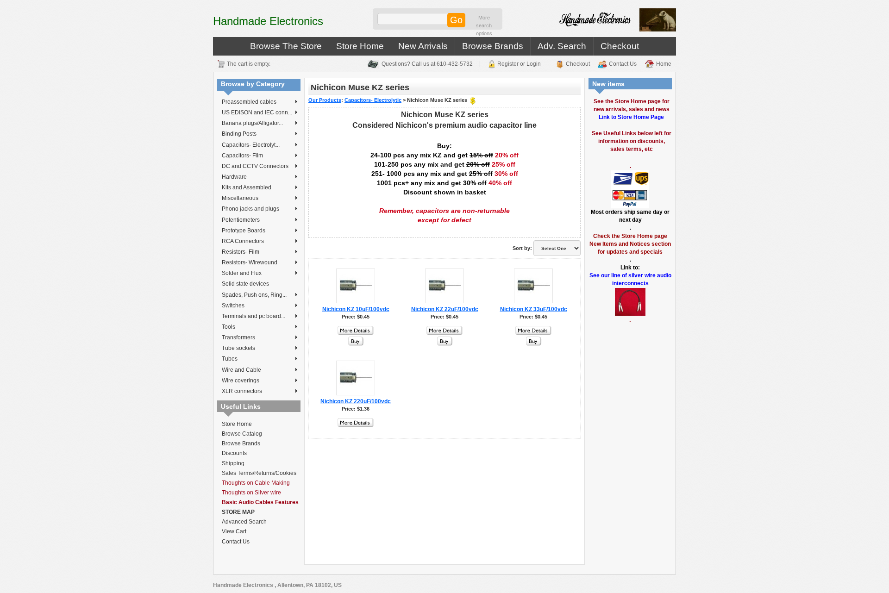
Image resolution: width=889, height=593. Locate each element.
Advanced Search (244, 521)
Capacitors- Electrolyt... (251, 145)
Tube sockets (238, 348)
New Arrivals (423, 46)
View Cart (234, 531)
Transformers (238, 337)
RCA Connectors (243, 241)
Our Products (324, 100)
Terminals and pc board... (253, 316)
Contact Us (623, 64)
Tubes (230, 359)
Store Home (360, 46)
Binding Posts (239, 134)
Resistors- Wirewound (249, 262)
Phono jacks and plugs (250, 209)
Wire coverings (240, 380)
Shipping (233, 463)
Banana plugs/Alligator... (252, 123)
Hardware (234, 177)
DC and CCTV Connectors (255, 166)
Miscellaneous (240, 198)
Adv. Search (562, 46)
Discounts (234, 453)
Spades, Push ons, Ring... (254, 295)
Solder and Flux (242, 273)
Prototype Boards (243, 230)
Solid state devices (245, 284)
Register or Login (519, 64)
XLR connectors (242, 391)
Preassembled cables (249, 102)
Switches (233, 305)
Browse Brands (492, 46)
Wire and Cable (241, 370)
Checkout (620, 46)
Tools (228, 327)
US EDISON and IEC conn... (257, 112)
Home (663, 64)
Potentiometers (241, 220)
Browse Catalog (242, 434)
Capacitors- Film (242, 155)
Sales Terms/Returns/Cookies (259, 473)
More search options (484, 25)
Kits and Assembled (246, 187)
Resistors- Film (240, 252)
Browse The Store (286, 46)
